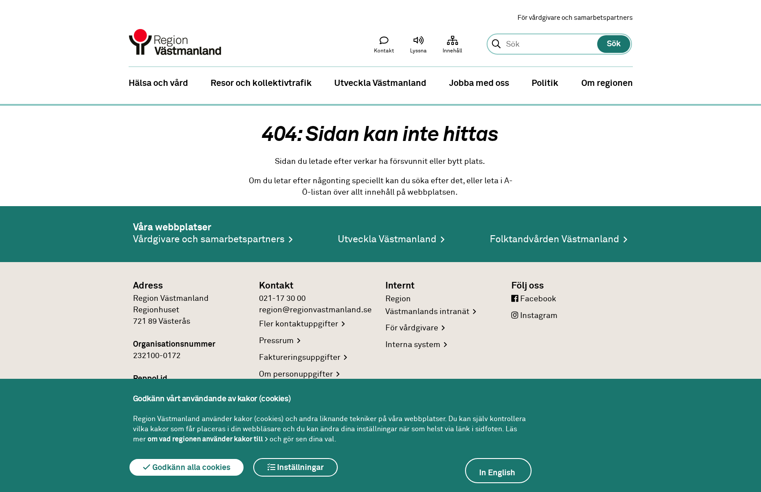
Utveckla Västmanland (387, 239)
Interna (412, 345)
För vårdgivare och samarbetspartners (575, 18)
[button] (418, 47)
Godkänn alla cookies (190, 468)
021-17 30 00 (282, 299)
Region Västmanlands (427, 305)
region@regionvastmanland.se (315, 310)
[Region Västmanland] (176, 29)
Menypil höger (748, 82)
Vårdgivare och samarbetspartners (208, 239)
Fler (298, 324)
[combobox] (559, 44)
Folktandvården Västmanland (554, 239)
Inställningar (299, 468)
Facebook (537, 299)
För (411, 328)
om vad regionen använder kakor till (205, 439)
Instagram (538, 316)
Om (296, 374)
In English (497, 473)
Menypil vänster (13, 82)
